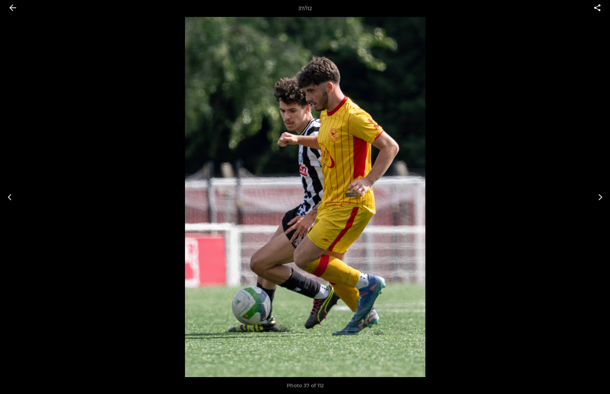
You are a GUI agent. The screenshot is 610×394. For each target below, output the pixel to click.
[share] (597, 8)
